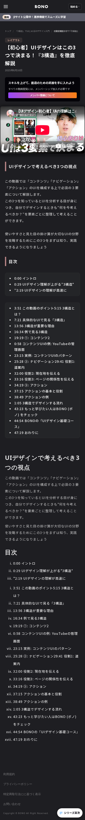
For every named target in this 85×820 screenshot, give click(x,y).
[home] (41, 6)
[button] (19, 6)
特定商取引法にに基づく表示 (22, 794)
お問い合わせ (12, 804)
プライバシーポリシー (17, 784)
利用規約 (9, 774)
